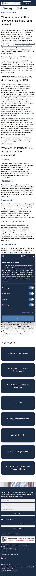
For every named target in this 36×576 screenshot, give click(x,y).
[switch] (31, 293)
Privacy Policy (5, 568)
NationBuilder (13, 570)
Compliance (7, 181)
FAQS (11, 568)
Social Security (8, 244)
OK (18, 318)
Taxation (5, 160)
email (10, 564)
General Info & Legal (7, 567)
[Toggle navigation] (34, 3)
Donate (27, 3)
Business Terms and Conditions (23, 567)
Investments (7, 200)
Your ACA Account (18, 528)
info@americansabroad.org (21, 549)
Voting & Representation (12, 221)
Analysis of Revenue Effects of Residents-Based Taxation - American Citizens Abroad (18, 46)
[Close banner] (33, 256)
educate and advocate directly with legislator (16, 113)
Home (3, 12)
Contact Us (4, 551)
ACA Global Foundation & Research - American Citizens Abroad (17, 103)
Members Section (18, 524)
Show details (26, 312)
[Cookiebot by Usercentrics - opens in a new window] (21, 256)
